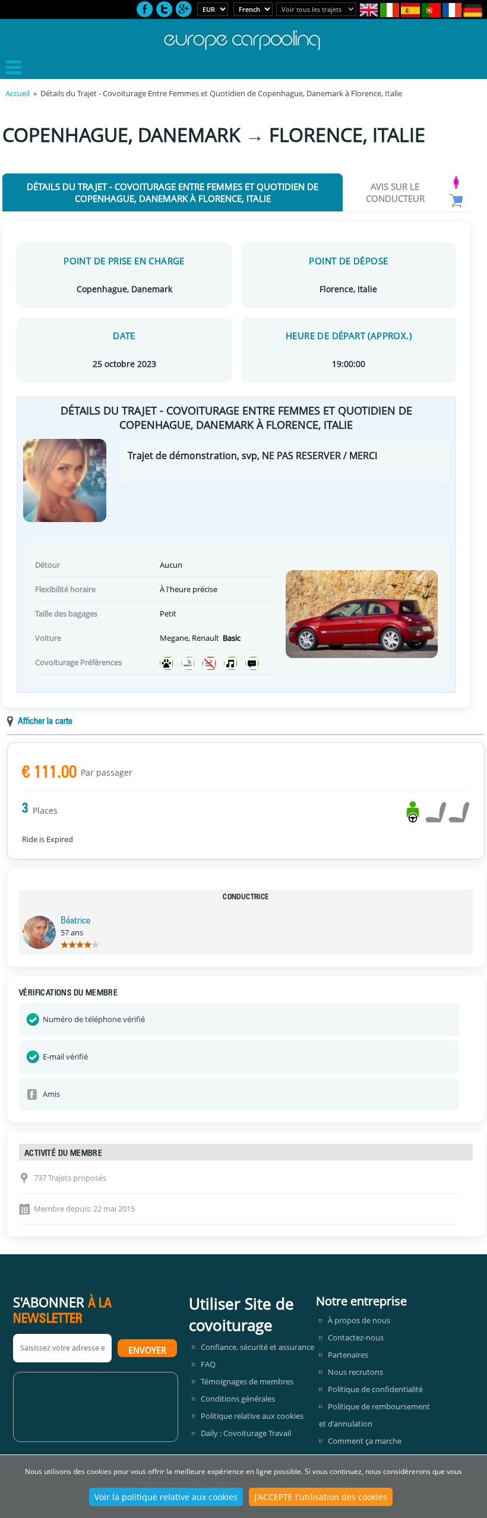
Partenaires (348, 1354)
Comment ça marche (364, 1440)
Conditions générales (238, 1398)
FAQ (208, 1364)
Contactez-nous (356, 1337)
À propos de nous (359, 1320)
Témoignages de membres (247, 1381)
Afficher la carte (45, 721)
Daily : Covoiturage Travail (246, 1433)
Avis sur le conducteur (395, 192)
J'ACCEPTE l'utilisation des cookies (320, 1497)
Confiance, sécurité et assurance (257, 1347)
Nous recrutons (355, 1372)
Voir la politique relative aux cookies (166, 1497)
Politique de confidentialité (375, 1389)
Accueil (17, 93)
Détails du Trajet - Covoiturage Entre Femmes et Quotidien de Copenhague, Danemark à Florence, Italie (172, 192)
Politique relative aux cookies (252, 1416)
